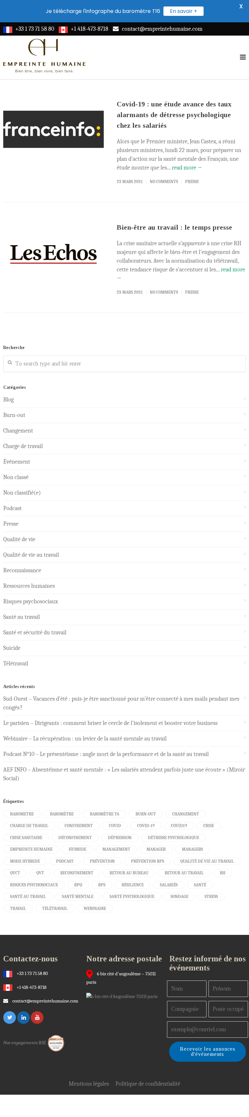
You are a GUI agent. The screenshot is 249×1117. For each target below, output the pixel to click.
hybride (77, 849)
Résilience (133, 884)
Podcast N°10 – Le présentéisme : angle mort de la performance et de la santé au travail (106, 754)
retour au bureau (129, 873)
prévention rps (147, 861)
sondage (179, 896)
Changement (18, 430)
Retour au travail (184, 873)
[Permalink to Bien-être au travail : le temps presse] (53, 255)
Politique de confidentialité (147, 1083)
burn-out (146, 814)
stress (211, 896)
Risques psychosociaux (30, 601)
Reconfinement (76, 873)
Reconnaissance (22, 570)
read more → (187, 167)
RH (222, 873)
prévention (102, 861)
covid (115, 825)
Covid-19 (146, 825)
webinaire (95, 908)
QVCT (15, 873)
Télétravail (15, 663)
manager (156, 849)
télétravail (54, 908)
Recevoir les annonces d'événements (207, 1051)
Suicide (11, 648)
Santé (200, 884)
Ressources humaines (29, 586)
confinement (79, 825)
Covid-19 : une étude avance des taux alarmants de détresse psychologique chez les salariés (174, 114)
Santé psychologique (132, 896)
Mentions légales (89, 1083)
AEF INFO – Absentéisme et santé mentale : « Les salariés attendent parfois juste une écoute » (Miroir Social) (124, 774)
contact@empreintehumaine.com (162, 29)
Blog (8, 399)
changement (185, 814)
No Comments (164, 181)
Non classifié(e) (22, 492)
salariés (169, 884)
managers (192, 849)
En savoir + (183, 11)
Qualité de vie (19, 539)
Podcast (12, 508)
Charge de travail (23, 446)
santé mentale (77, 896)
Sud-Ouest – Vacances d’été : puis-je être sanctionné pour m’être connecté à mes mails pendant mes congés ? (121, 703)
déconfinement (75, 837)
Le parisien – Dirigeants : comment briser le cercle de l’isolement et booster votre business (110, 723)
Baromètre (62, 814)
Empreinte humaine (31, 849)
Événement (16, 461)
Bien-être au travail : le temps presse (174, 227)
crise (208, 825)
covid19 (179, 825)
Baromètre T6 (104, 814)
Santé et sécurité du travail (34, 632)
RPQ (78, 884)
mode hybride (25, 861)
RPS (101, 884)
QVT (40, 873)
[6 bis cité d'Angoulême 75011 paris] (123, 996)
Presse (192, 181)
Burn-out (14, 415)
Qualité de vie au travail (31, 555)
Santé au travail (21, 617)
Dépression (120, 837)
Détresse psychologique (173, 837)
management (116, 849)
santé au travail (28, 896)
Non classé (16, 477)
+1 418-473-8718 (89, 29)
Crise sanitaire (26, 837)
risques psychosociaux (34, 884)
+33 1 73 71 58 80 (34, 29)
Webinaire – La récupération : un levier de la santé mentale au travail (85, 738)
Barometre (22, 814)
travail (18, 908)
